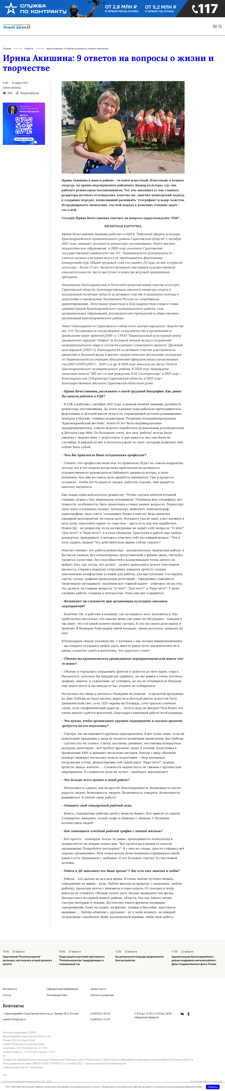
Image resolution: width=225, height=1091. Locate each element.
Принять (213, 1087)
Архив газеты (98, 989)
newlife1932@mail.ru (14, 1019)
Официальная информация (62, 989)
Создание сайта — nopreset (206, 1081)
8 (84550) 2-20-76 (100, 1013)
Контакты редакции (102, 995)
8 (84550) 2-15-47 (100, 1019)
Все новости (10, 989)
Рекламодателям (57, 995)
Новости (29, 48)
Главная (7, 48)
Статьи (7, 995)
